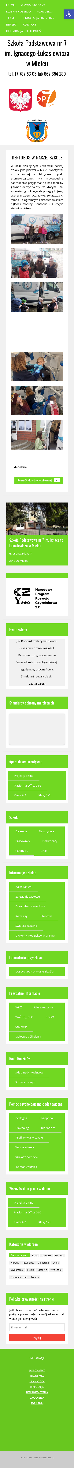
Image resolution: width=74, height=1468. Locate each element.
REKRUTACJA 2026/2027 (37, 18)
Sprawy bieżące (25, 1082)
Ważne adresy (24, 1147)
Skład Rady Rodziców (29, 1072)
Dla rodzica (48, 1128)
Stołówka (21, 1027)
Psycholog (22, 1128)
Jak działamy (37, 1370)
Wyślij (37, 1338)
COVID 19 (21, 851)
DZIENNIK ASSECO (18, 11)
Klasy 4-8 (20, 795)
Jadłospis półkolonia (28, 1036)
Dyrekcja (21, 831)
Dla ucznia (37, 1376)
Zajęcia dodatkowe (27, 896)
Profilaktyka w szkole (29, 1137)
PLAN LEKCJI (45, 11)
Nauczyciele (46, 831)
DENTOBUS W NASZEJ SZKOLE (37, 157)
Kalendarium (23, 887)
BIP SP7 (11, 24)
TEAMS (10, 18)
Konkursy (21, 916)
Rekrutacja (37, 1387)
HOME (10, 5)
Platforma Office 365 (27, 785)
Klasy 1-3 (44, 795)
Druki (43, 851)
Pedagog (21, 1118)
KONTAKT (29, 24)
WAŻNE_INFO (24, 1017)
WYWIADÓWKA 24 (33, 5)
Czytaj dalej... (37, 683)
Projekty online (23, 775)
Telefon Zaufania (26, 1167)
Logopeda (46, 1118)
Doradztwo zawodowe (30, 906)
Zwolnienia (37, 1397)
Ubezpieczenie (43, 1007)
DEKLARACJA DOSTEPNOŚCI (24, 31)
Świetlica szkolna (26, 925)
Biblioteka (46, 916)
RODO (50, 1017)
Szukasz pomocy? (26, 1157)
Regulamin (37, 1403)
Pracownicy (22, 841)
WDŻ (18, 1007)
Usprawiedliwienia (37, 1392)
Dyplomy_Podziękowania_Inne (35, 935)
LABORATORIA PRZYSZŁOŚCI (34, 971)
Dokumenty (49, 841)
